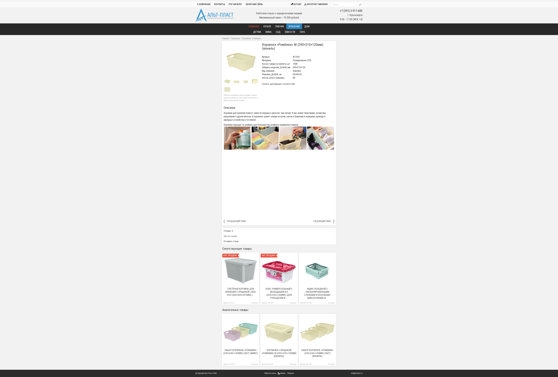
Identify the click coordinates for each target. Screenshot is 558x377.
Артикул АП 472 (229, 364)
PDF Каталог (235, 4)
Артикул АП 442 (267, 364)
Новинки (253, 26)
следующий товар (323, 221)
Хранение (294, 26)
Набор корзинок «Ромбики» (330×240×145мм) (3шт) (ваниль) (317, 353)
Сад (278, 31)
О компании (203, 4)
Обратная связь (254, 4)
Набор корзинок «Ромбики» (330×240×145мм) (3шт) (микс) (240, 352)
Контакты (219, 4)
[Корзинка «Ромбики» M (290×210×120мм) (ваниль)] (241, 60)
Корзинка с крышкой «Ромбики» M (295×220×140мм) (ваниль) (279, 353)
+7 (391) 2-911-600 (351, 10)
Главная (225, 38)
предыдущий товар (235, 221)
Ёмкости (290, 31)
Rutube (297, 4)
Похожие (254, 364)
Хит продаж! (230, 255)
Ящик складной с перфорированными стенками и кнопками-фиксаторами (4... (317, 293)
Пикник (279, 26)
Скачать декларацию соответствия (278, 84)
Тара (302, 31)
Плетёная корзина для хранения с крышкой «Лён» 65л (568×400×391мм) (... (240, 291)
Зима (268, 31)
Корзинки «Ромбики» (251, 38)
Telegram (290, 373)
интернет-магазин (317, 4)
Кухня (267, 26)
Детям (257, 31)
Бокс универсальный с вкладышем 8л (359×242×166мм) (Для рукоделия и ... (279, 293)
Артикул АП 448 (306, 364)
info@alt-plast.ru (357, 373)
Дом (307, 26)
